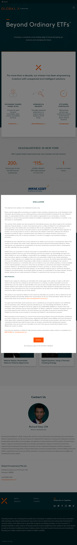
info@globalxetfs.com (21, 332)
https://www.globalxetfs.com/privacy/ (36, 298)
